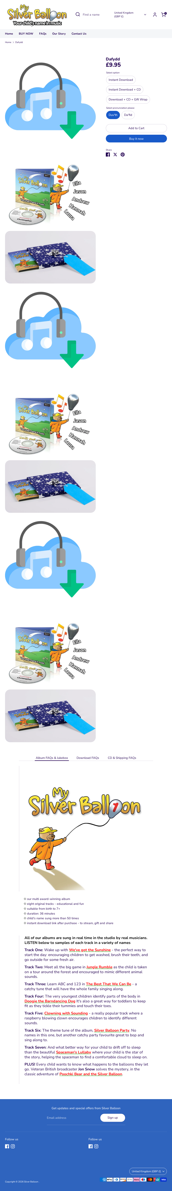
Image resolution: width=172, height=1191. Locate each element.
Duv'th (113, 115)
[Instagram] (13, 1146)
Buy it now (136, 139)
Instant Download (121, 80)
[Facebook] (7, 1146)
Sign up (113, 1118)
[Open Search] (77, 14)
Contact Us (79, 34)
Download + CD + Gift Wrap (128, 99)
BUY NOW (26, 34)
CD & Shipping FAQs (122, 758)
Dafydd (19, 42)
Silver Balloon (31, 1181)
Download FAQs (88, 758)
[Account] (155, 14)
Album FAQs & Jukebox (52, 758)
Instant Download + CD (125, 90)
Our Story (59, 34)
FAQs (42, 34)
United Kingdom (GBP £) (123, 14)
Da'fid (128, 115)
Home (9, 34)
